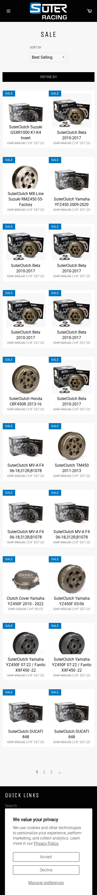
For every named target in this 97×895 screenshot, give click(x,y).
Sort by (35, 47)
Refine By (48, 77)
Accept (46, 856)
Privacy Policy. (46, 843)
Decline (46, 870)
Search (11, 805)
